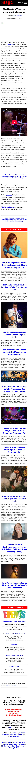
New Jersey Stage (17, 15)
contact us (10, 727)
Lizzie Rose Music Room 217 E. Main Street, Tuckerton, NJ (14, 639)
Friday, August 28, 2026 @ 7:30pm (14, 637)
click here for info (11, 685)
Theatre (5, 744)
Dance (14, 742)
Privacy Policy (14, 748)
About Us (22, 744)
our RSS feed (14, 736)
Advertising (13, 744)
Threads (13, 734)
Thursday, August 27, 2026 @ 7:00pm (14, 624)
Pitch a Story (5, 746)
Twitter (21, 733)
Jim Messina (10, 44)
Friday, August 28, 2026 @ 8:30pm (14, 647)
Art (3, 742)
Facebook (15, 733)
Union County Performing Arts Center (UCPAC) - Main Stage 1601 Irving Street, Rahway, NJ (14, 627)
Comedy (8, 742)
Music (24, 742)
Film (19, 742)
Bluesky (19, 734)
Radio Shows (20, 746)
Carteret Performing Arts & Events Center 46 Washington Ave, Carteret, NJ (14, 650)
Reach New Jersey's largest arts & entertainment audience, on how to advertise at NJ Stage (14, 176)
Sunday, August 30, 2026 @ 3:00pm (14, 669)
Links (13, 746)
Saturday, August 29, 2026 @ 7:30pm (14, 658)
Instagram (5, 734)
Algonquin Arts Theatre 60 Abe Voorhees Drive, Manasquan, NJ (14, 671)
